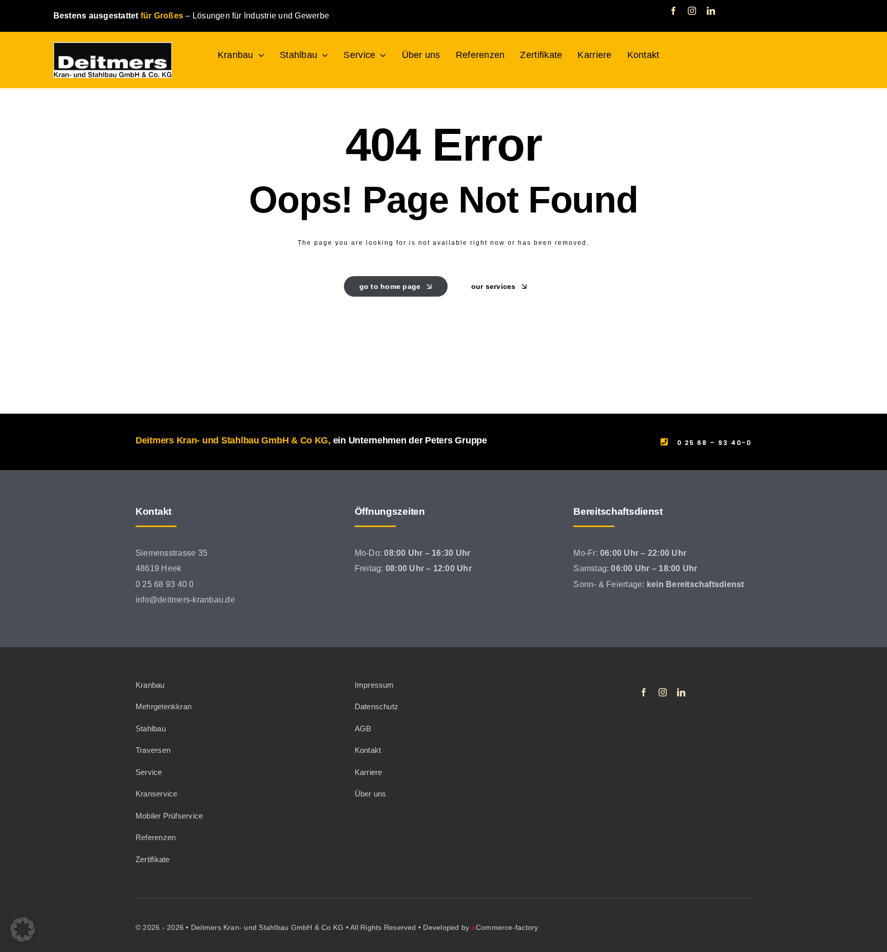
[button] (22, 929)
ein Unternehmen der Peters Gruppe (410, 440)
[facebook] (673, 11)
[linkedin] (711, 11)
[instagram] (692, 11)
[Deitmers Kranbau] (112, 46)
